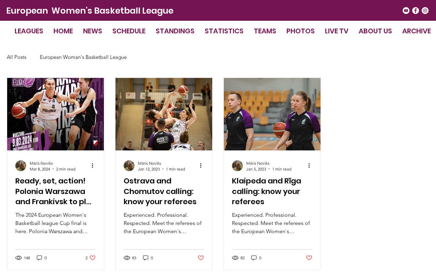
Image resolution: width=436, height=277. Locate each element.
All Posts (16, 57)
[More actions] (95, 166)
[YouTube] (406, 10)
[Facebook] (415, 10)
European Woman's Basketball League (83, 57)
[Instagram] (425, 10)
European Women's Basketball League (89, 11)
